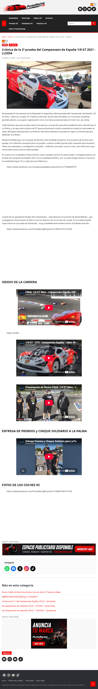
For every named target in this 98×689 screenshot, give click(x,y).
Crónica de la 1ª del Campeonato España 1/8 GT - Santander (29, 601)
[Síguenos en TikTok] (94, 9)
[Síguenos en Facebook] (80, 9)
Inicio (4, 37)
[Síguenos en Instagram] (84, 9)
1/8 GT (10, 37)
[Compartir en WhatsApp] (7, 568)
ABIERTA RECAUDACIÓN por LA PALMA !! (20, 596)
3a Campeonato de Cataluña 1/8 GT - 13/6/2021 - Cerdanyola (29, 610)
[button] (49, 549)
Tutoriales (26, 18)
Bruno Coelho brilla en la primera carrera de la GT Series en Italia (31, 592)
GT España (13, 45)
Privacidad (29, 680)
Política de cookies (16, 680)
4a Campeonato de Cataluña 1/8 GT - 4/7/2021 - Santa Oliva (28, 606)
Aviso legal (40, 680)
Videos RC (38, 18)
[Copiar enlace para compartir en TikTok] (32, 568)
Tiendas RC (13, 23)
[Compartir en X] (20, 568)
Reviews (49, 18)
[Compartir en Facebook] (13, 568)
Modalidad (13, 18)
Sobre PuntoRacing (17, 29)
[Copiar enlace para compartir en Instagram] (26, 568)
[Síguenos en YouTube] (89, 9)
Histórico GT (41, 23)
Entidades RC (27, 23)
